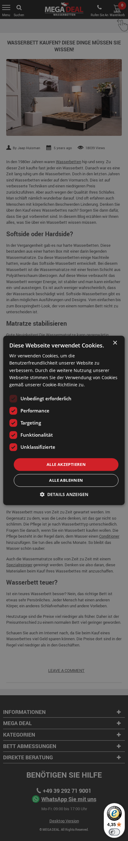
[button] (64, 495)
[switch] (114, 832)
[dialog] (64, 420)
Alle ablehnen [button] (66, 480)
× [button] (114, 343)
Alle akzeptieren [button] (66, 464)
